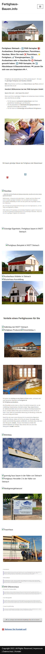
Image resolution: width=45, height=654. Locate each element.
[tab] (19, 171)
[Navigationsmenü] (40, 6)
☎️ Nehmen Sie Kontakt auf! (14, 629)
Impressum (38, 648)
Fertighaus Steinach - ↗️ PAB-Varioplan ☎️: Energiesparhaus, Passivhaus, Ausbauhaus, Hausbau (22, 177)
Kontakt (18, 651)
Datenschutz (8, 651)
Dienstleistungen (13, 184)
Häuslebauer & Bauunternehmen (19, 171)
